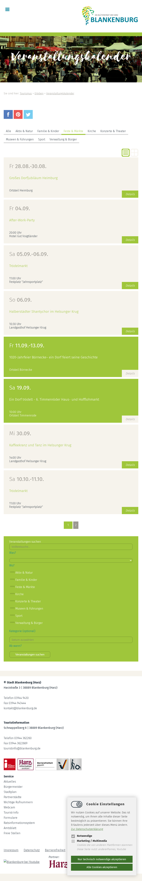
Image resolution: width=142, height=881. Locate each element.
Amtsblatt (10, 828)
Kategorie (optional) (22, 631)
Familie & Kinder (48, 131)
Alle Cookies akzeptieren (102, 867)
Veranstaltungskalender (60, 93)
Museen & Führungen (20, 139)
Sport (41, 139)
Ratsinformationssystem (19, 823)
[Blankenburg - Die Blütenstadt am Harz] (110, 25)
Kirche (92, 131)
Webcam (9, 807)
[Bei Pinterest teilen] (19, 118)
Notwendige (84, 836)
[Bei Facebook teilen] (9, 118)
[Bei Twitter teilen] (29, 118)
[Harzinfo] (60, 862)
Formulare (10, 817)
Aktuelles (10, 781)
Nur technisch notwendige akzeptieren (102, 859)
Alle (8, 131)
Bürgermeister (13, 786)
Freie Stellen (12, 833)
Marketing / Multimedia (92, 840)
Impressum (11, 850)
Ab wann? (15, 646)
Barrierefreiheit (55, 850)
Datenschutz (32, 850)
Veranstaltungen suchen (29, 654)
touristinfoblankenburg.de (22, 748)
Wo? (11, 565)
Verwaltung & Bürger (63, 139)
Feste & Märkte (73, 131)
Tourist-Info (11, 812)
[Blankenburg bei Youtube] (22, 862)
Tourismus (26, 93)
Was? (12, 552)
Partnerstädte (12, 797)
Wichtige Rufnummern (18, 802)
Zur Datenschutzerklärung (87, 829)
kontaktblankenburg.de (20, 708)
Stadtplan (10, 792)
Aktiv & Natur (24, 131)
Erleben (39, 93)
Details (130, 194)
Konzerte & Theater (113, 131)
